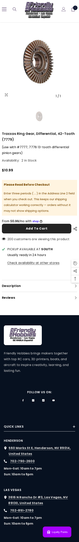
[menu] (4, 9)
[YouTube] (53, 400)
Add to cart (37, 228)
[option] (39, 62)
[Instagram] (33, 400)
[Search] (14, 9)
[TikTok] (43, 400)
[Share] (74, 228)
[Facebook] (23, 400)
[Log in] (64, 9)
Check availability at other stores (33, 263)
